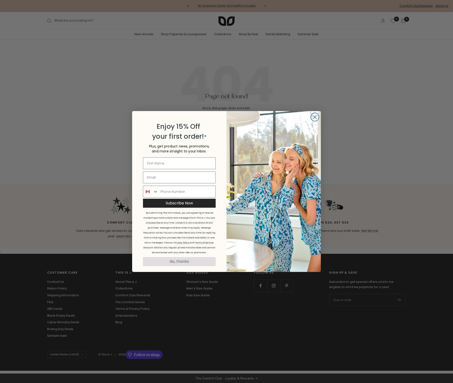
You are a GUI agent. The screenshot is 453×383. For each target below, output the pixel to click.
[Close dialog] (315, 117)
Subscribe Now (179, 203)
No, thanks (179, 261)
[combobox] (150, 191)
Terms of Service (204, 242)
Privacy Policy (181, 242)
